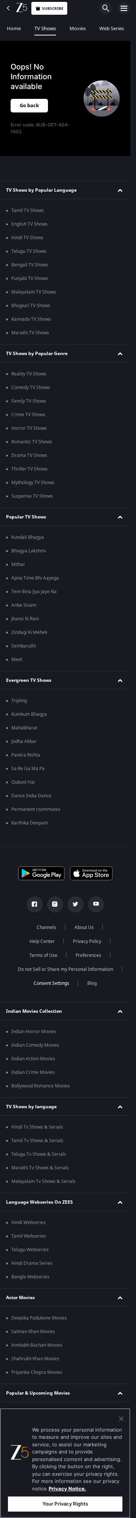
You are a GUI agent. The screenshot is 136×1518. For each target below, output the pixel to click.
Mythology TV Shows (32, 482)
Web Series (111, 28)
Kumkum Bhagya (29, 714)
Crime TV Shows (28, 414)
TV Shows (45, 28)
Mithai (18, 564)
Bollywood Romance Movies (40, 1086)
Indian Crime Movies (33, 1072)
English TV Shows (29, 224)
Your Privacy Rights (65, 1504)
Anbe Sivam (23, 605)
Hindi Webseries (28, 1222)
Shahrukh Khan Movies (35, 1358)
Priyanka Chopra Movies (36, 1372)
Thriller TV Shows (29, 469)
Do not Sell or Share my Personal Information (65, 969)
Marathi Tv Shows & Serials (40, 1167)
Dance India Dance (31, 795)
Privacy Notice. (67, 1489)
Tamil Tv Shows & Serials (37, 1140)
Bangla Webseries (30, 1276)
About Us (84, 927)
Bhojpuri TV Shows (30, 305)
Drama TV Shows (29, 455)
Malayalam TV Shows (33, 292)
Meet (16, 659)
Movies (78, 28)
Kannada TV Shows (31, 319)
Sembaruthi (23, 646)
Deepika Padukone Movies (39, 1318)
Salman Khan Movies (33, 1331)
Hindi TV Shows (27, 237)
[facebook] (35, 904)
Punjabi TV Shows (29, 278)
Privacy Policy (87, 941)
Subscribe (52, 8)
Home (14, 28)
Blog (92, 983)
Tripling (19, 700)
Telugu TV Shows (28, 251)
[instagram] (55, 904)
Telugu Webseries (30, 1249)
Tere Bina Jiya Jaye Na (34, 591)
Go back (29, 105)
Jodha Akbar (24, 741)
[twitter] (75, 904)
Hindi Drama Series (32, 1263)
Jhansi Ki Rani (25, 618)
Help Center (42, 941)
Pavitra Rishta (25, 755)
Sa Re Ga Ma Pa (28, 768)
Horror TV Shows (29, 428)
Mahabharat (24, 727)
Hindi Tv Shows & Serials (37, 1127)
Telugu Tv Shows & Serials (38, 1154)
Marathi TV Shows (30, 332)
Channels (46, 927)
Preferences (88, 955)
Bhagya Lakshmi (28, 551)
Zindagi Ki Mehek (29, 632)
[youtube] (96, 904)
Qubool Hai (23, 782)
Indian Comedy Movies (35, 1045)
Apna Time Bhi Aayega (35, 578)
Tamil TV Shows (27, 210)
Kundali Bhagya (27, 537)
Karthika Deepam (29, 823)
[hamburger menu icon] (124, 8)
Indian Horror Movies (33, 1031)
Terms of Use (43, 955)
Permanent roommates (35, 809)
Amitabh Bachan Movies (36, 1345)
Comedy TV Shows (30, 387)
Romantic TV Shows (31, 441)
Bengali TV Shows (29, 264)
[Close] (121, 1418)
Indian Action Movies (33, 1058)
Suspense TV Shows (32, 496)
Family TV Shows (28, 401)
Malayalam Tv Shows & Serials (43, 1181)
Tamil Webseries (28, 1236)
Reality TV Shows (28, 374)
